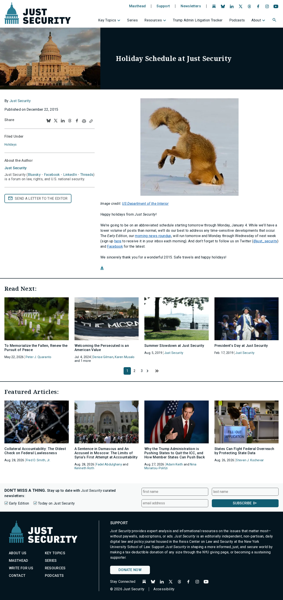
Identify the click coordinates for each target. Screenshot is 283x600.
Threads (86, 175)
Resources (153, 20)
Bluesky (34, 175)
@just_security (265, 241)
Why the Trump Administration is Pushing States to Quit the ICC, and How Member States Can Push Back (174, 453)
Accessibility (163, 589)
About (256, 20)
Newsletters (191, 6)
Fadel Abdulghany (109, 464)
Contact (17, 575)
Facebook (115, 246)
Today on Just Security (56, 503)
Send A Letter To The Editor (41, 198)
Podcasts (237, 20)
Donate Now (130, 570)
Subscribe (242, 503)
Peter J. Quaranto (39, 357)
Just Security (20, 101)
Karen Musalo (124, 357)
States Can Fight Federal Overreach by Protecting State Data (244, 451)
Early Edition (19, 503)
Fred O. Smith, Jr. (38, 460)
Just (15, 168)
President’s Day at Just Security (241, 346)
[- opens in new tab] (189, 147)
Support (163, 6)
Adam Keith (174, 464)
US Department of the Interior (145, 203)
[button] (275, 20)
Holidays (10, 144)
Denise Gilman (103, 357)
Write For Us (21, 568)
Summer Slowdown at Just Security (174, 346)
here (117, 241)
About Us (18, 553)
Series (132, 20)
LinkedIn (70, 175)
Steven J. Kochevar (250, 460)
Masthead (137, 6)
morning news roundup (153, 236)
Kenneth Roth (84, 468)
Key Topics (107, 20)
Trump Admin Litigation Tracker (198, 20)
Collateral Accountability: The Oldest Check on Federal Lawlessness (35, 451)
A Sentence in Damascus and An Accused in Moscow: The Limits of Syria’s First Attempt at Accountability (106, 453)
